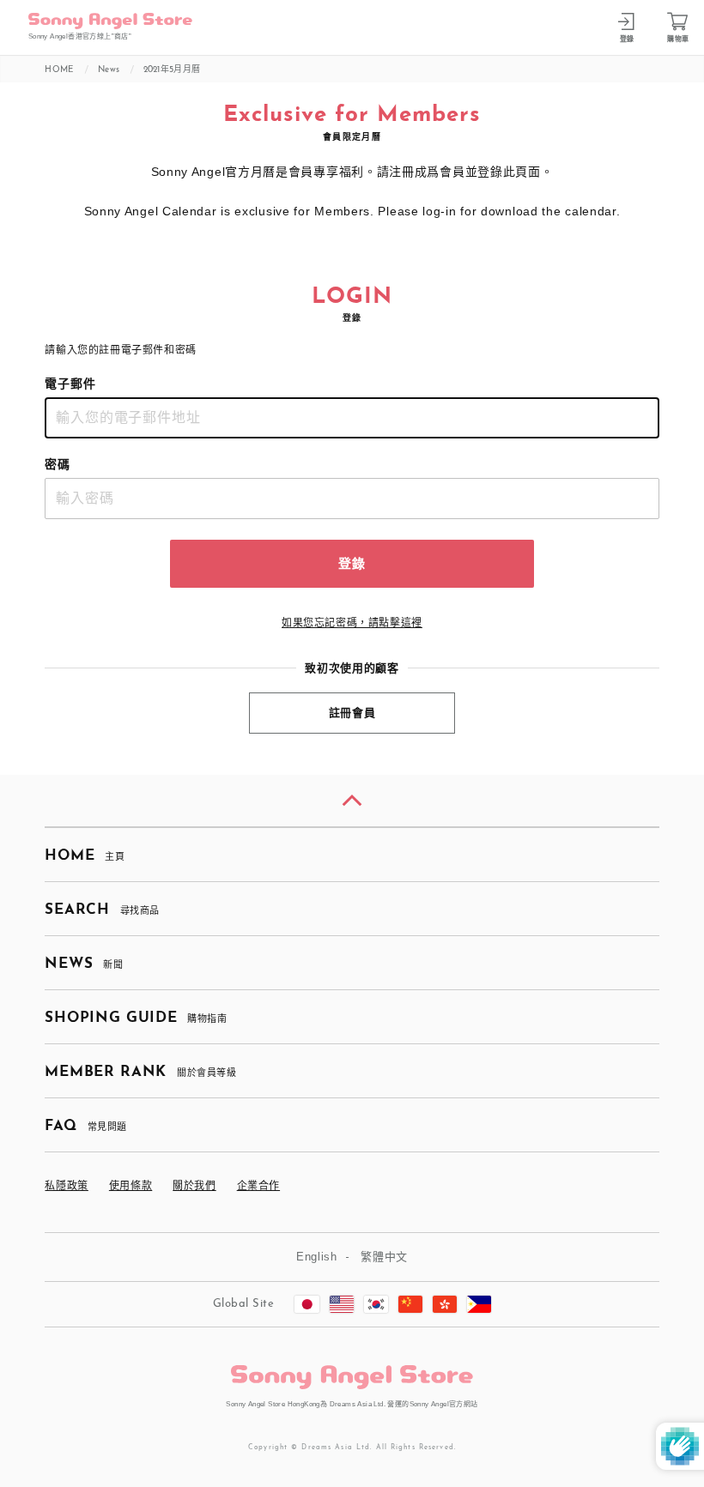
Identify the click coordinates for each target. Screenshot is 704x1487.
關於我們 (194, 1186)
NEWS (84, 964)
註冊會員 (352, 712)
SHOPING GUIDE (136, 1018)
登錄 (352, 563)
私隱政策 (66, 1186)
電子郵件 (70, 383)
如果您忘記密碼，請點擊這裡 (352, 623)
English (316, 1256)
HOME (84, 856)
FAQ (85, 1126)
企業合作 (258, 1186)
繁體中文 (384, 1256)
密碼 (57, 464)
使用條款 (130, 1186)
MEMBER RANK (140, 1072)
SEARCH (102, 910)
